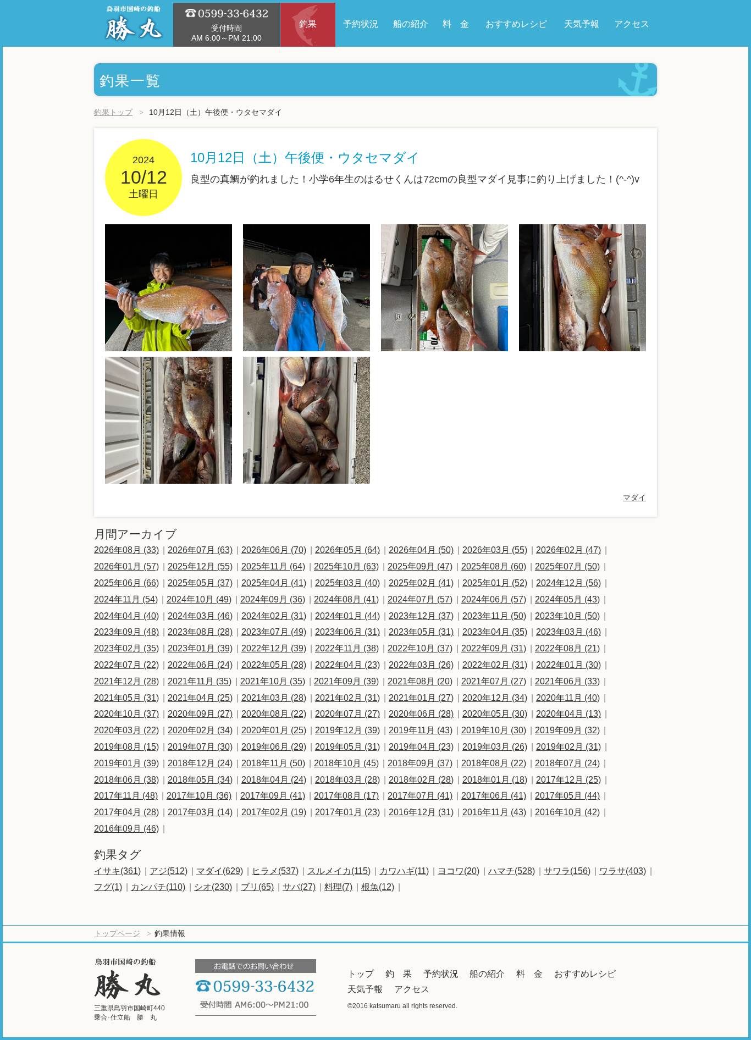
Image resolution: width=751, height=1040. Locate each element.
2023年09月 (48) (126, 632)
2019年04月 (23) (421, 746)
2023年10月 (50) (567, 616)
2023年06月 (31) (347, 632)
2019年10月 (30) (493, 730)
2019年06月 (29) (273, 746)
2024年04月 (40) (126, 616)
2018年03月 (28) (347, 779)
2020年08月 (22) (273, 713)
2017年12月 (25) (568, 779)
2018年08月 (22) (493, 763)
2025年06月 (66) (126, 583)
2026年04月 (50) (421, 550)
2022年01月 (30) (568, 665)
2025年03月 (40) (347, 583)
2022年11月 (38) (347, 648)
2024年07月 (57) (420, 599)
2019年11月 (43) (420, 730)
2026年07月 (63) (200, 550)
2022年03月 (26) (421, 665)
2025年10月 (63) (346, 566)
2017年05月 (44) (567, 795)
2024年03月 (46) (200, 616)
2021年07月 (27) (493, 681)
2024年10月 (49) (199, 599)
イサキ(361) (117, 871)
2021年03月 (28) (273, 697)
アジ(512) (168, 871)
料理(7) (338, 887)
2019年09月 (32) (567, 730)
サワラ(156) (567, 871)
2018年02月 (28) (421, 779)
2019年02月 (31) (568, 746)
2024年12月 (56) (568, 583)
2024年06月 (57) (493, 599)
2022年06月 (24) (200, 665)
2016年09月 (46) (126, 828)
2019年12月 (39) (347, 730)
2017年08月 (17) (346, 795)
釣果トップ (113, 112)
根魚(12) (377, 887)
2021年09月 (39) (346, 681)
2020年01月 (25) (273, 730)
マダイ (634, 497)
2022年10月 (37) (420, 648)
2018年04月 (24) (273, 779)
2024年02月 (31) (273, 616)
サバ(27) (299, 887)
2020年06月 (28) (421, 713)
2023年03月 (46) (568, 632)
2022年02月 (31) (494, 665)
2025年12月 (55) (200, 566)
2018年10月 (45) (346, 763)
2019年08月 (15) (126, 746)
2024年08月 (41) (346, 599)
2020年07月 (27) (347, 713)
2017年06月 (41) (493, 795)
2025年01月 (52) (494, 583)
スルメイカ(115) (339, 871)
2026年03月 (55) (494, 550)
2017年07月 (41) (420, 795)
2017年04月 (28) (126, 812)
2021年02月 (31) (347, 697)
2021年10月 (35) (272, 681)
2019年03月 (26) (494, 746)
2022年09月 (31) (493, 648)
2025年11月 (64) (273, 566)
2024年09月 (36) (272, 599)
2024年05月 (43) (567, 599)
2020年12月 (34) (494, 697)
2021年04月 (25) (200, 697)
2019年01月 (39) (126, 763)
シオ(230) (213, 887)
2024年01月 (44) (347, 616)
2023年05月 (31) (421, 632)
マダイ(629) (219, 871)
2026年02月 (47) (568, 550)
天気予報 (365, 989)
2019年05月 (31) (347, 746)
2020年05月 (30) (494, 713)
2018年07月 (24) (567, 763)
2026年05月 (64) (347, 550)
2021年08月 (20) (420, 681)
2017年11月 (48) (126, 795)
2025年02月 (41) (421, 583)
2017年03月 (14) (200, 812)
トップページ (117, 933)
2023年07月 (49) (273, 632)
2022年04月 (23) (347, 665)
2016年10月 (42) (567, 812)
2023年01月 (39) (200, 648)
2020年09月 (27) (200, 713)
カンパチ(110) (158, 887)
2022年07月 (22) (126, 665)
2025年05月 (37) (200, 583)
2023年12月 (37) (421, 616)
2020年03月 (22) (126, 730)
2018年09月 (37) (420, 763)
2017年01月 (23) (347, 812)
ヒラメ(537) (275, 871)
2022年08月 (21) (567, 648)
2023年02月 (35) (126, 648)
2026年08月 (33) (126, 550)
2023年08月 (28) (200, 632)
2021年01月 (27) (421, 697)
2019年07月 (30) (200, 746)
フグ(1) (108, 887)
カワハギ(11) (404, 871)
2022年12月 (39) (273, 648)
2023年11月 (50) (494, 616)
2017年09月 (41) (272, 795)
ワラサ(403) (622, 871)
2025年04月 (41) (273, 583)
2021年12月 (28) (126, 681)
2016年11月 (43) (494, 812)
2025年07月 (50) (567, 566)
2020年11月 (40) (568, 697)
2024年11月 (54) (126, 599)
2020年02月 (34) (200, 730)
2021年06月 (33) (567, 681)
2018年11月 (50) (273, 763)
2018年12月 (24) (200, 763)
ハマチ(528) (511, 871)
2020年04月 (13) (568, 713)
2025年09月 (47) (420, 566)
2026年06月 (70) (273, 550)
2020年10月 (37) (126, 713)
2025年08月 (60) (493, 566)
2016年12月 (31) (421, 812)
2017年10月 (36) (199, 795)
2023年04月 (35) (494, 632)
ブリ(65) (257, 887)
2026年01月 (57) (126, 566)
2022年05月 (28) (273, 665)
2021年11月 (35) (199, 681)
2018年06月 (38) (126, 779)
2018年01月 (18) (494, 779)
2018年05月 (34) (200, 779)
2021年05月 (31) (126, 697)
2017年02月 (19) (273, 812)
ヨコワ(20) (458, 871)
